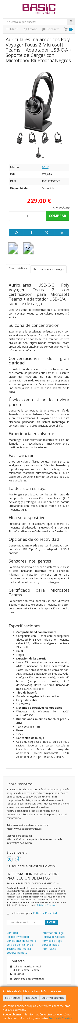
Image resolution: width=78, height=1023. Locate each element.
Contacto (52, 29)
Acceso (32, 29)
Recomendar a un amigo (48, 269)
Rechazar (31, 998)
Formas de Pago (52, 940)
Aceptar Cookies (53, 998)
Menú (13, 29)
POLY (45, 167)
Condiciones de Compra (21, 940)
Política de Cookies (60, 1018)
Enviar (51, 922)
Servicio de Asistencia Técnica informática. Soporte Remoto (20, 948)
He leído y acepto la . (34, 913)
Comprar (57, 215)
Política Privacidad (18, 937)
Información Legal (53, 933)
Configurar (12, 998)
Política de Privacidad (46, 905)
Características (18, 268)
